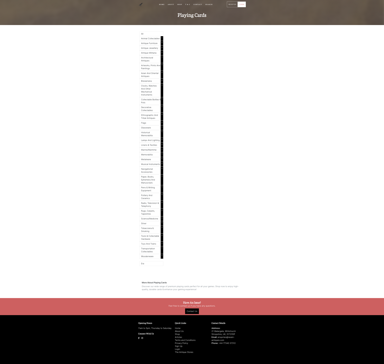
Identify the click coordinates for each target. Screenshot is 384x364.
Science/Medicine (152, 218)
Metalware (152, 159)
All (142, 34)
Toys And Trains (152, 243)
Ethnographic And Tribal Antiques (152, 116)
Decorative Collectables (152, 108)
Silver (152, 223)
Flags (152, 122)
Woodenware (152, 256)
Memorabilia (152, 154)
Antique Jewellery (152, 47)
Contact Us (192, 311)
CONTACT (198, 4)
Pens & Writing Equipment (152, 189)
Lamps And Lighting (152, 139)
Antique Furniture (152, 42)
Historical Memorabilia (152, 133)
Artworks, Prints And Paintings (152, 66)
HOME (162, 4)
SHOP (179, 4)
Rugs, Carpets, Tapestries (152, 212)
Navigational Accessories (152, 170)
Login (177, 349)
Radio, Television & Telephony (152, 204)
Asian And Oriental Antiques (152, 74)
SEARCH (209, 4)
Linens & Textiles (152, 144)
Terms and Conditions (185, 340)
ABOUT (171, 4)
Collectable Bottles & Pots (152, 101)
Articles (178, 337)
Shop (177, 334)
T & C (187, 4)
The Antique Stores (184, 352)
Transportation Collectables (152, 250)
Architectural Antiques (152, 59)
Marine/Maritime (152, 149)
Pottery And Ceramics (152, 196)
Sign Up (178, 346)
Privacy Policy (181, 343)
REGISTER (232, 4)
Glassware (152, 127)
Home (177, 328)
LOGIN (241, 4)
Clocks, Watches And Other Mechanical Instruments (152, 90)
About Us (179, 331)
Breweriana (152, 80)
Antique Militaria (152, 52)
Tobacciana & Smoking (152, 229)
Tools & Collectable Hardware (152, 237)
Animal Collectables (152, 38)
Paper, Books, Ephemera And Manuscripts (152, 179)
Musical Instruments (152, 163)
